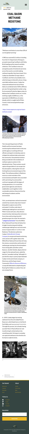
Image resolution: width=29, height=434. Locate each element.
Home (4, 7)
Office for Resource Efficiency (17, 263)
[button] (26, 4)
